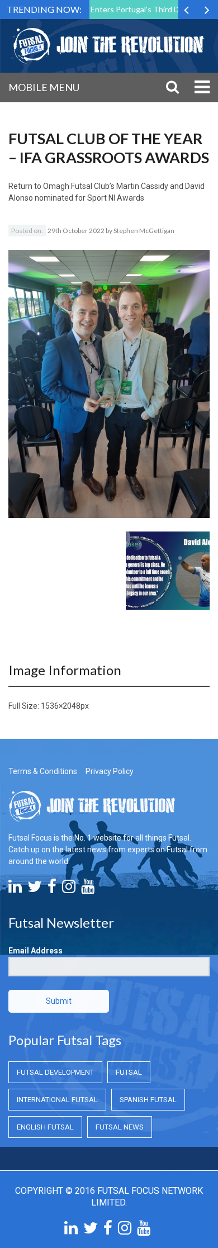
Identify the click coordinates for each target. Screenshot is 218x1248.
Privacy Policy (110, 771)
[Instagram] (68, 889)
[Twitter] (34, 889)
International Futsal (57, 1099)
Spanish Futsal (148, 1099)
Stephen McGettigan (143, 230)
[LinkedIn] (15, 889)
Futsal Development (55, 1072)
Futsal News (120, 1127)
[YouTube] (87, 889)
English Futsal (45, 1127)
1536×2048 (60, 705)
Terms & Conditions (42, 771)
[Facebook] (52, 889)
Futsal (129, 1072)
